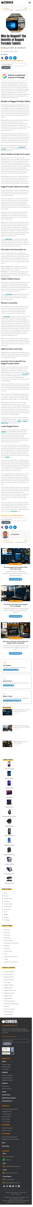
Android (19, 421)
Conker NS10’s (25, 374)
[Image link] (14, 76)
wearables (3, 431)
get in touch (14, 511)
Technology (18, 564)
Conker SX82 (9, 294)
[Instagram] (15, 1186)
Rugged (5, 54)
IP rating (7, 457)
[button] (29, 2)
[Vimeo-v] (7, 1186)
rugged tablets (8, 239)
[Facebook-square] (18, 1186)
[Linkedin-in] (4, 1186)
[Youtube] (10, 1186)
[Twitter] (13, 1186)
